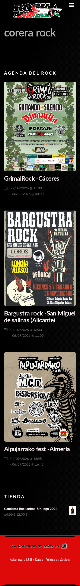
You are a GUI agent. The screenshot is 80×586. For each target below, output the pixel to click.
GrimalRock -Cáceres (31, 179)
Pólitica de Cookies (57, 559)
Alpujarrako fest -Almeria (37, 449)
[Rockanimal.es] (36, 17)
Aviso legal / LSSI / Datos (26, 559)
